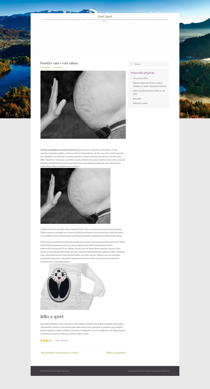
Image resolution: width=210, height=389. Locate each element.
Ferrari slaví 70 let (140, 78)
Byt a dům (137, 98)
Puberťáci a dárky (140, 103)
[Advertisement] (105, 45)
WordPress (165, 371)
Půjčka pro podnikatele (116, 352)
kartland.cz (59, 67)
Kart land (105, 16)
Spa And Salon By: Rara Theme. (139, 371)
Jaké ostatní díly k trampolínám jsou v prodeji (59, 352)
